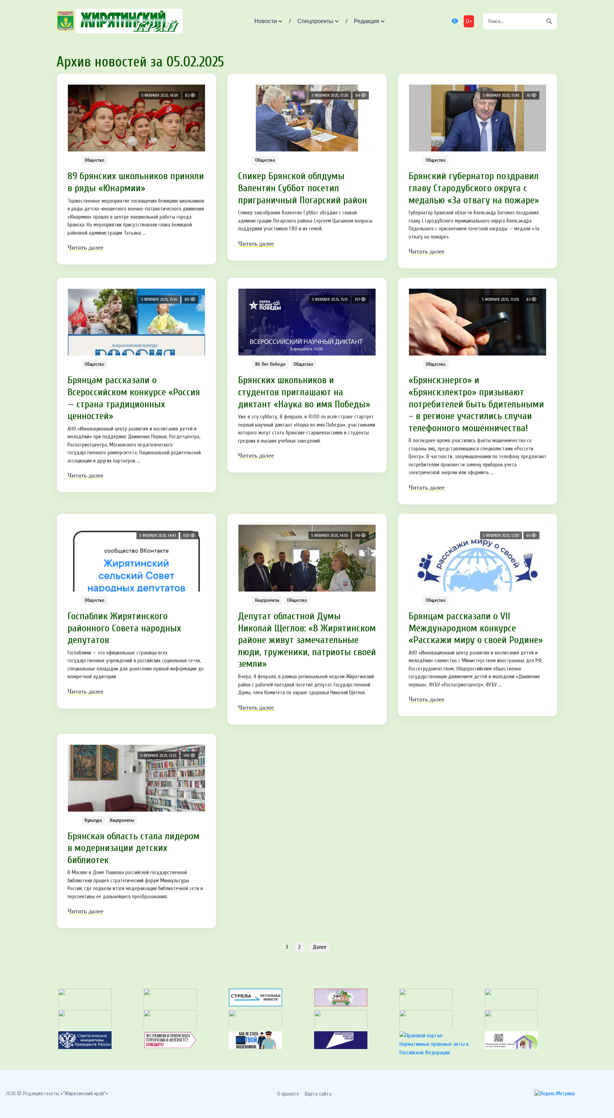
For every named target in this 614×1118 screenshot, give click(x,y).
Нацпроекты (267, 600)
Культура (93, 820)
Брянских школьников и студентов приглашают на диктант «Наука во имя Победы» (304, 392)
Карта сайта (318, 1094)
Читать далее (85, 247)
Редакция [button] (366, 21)
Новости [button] (265, 21)
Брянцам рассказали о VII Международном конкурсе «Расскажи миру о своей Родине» (476, 628)
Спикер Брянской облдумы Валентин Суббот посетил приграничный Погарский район (302, 187)
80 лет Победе (270, 364)
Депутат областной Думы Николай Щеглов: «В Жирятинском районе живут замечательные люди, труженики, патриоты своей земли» (307, 639)
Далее (320, 947)
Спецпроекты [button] (315, 21)
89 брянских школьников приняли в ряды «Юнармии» (136, 182)
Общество (94, 160)
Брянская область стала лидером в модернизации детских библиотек (134, 848)
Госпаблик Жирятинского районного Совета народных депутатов (124, 628)
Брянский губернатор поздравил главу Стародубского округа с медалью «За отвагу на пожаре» (474, 187)
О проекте (288, 1094)
